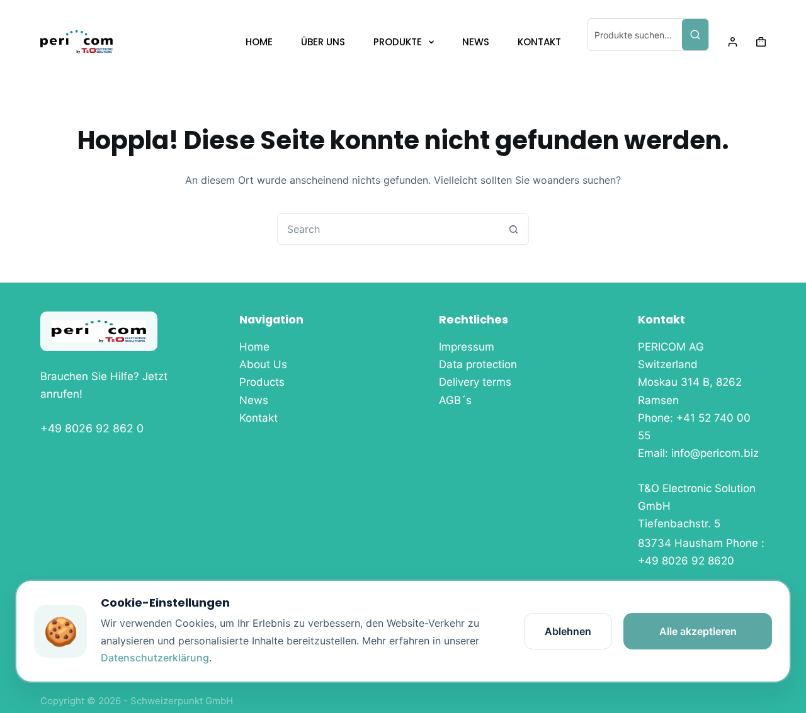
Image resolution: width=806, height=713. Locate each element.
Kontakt (258, 418)
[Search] (695, 34)
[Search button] (513, 229)
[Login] (732, 42)
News (253, 400)
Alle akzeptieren (698, 631)
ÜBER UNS (323, 41)
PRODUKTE (397, 41)
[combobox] (388, 229)
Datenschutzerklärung (155, 657)
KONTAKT (539, 41)
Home (254, 346)
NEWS (475, 41)
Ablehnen (568, 631)
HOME (259, 41)
